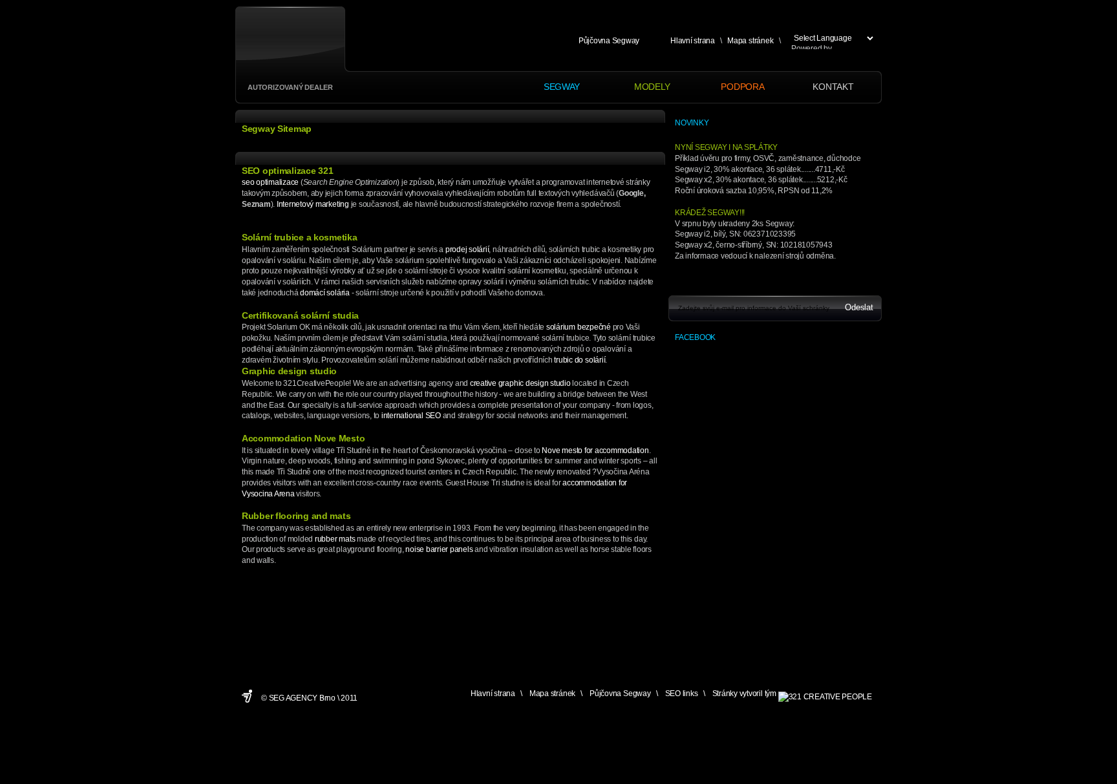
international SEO (411, 415)
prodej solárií (467, 249)
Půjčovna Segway (609, 40)
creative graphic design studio (520, 383)
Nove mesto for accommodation (595, 450)
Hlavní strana (692, 40)
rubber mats (335, 539)
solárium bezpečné (578, 327)
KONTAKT (833, 86)
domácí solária (325, 292)
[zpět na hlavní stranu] (288, 44)
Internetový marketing (313, 204)
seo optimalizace (270, 182)
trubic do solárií (579, 360)
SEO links (681, 693)
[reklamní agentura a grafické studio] (825, 693)
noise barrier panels (439, 549)
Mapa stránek (750, 40)
